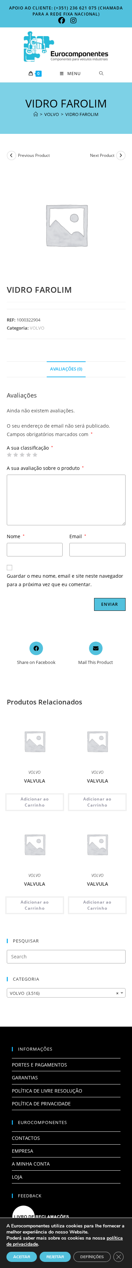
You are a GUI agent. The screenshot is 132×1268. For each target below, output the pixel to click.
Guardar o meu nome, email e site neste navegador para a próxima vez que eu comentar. (65, 580)
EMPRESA (22, 1151)
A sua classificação (30, 448)
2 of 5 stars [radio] (15, 454)
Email (77, 536)
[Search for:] (101, 73)
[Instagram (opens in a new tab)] (72, 20)
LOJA (17, 1177)
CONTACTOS (26, 1138)
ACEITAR (21, 1257)
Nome (16, 536)
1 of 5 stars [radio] (9, 454)
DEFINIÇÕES (92, 1257)
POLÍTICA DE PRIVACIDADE (41, 1103)
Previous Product (34, 155)
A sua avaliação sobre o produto (45, 468)
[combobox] (66, 993)
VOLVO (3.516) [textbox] (64, 993)
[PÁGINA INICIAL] (36, 114)
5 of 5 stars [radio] (34, 454)
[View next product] (121, 155)
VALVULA (34, 780)
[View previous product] (11, 155)
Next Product (102, 155)
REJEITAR (55, 1257)
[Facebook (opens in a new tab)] (62, 20)
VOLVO (37, 328)
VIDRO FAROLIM (81, 114)
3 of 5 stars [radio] (22, 454)
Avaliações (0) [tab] (66, 369)
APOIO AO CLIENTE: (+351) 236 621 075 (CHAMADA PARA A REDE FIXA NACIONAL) (66, 11)
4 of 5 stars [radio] (28, 454)
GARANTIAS (25, 1077)
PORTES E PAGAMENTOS (39, 1064)
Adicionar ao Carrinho (35, 802)
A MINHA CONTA (31, 1164)
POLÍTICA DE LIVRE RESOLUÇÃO (47, 1090)
